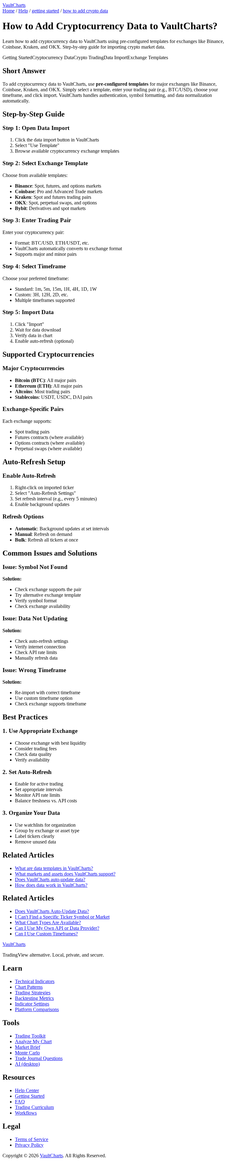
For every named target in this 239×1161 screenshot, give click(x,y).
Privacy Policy (29, 1145)
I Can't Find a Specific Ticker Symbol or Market (62, 917)
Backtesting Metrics (34, 998)
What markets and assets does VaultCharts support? (65, 874)
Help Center (27, 1090)
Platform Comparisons (37, 1009)
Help (23, 10)
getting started (45, 10)
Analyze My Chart (33, 1041)
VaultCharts (14, 5)
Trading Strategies (32, 992)
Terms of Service (31, 1139)
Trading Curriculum (34, 1107)
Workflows (26, 1113)
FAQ (20, 1101)
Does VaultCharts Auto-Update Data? (52, 911)
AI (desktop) (27, 1064)
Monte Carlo (27, 1052)
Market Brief (27, 1047)
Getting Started (30, 1096)
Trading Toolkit (30, 1036)
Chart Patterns (29, 987)
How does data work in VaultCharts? (51, 885)
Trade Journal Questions (39, 1058)
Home (8, 10)
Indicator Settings (32, 1003)
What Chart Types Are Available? (48, 922)
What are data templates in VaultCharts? (54, 868)
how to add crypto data (85, 10)
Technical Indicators (34, 981)
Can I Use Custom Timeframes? (46, 933)
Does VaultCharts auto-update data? (50, 879)
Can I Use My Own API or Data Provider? (57, 928)
